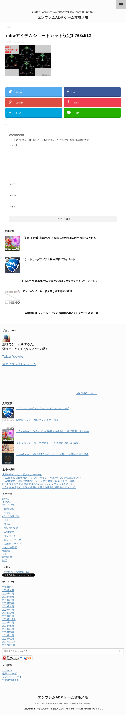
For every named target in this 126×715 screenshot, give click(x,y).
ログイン (7, 670)
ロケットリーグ (12, 540)
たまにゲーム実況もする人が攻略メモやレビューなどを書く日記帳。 (63, 703)
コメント (13, 145)
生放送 (7, 513)
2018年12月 (9, 619)
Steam (5, 499)
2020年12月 (9, 587)
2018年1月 (8, 638)
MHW (7, 524)
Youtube (17, 356)
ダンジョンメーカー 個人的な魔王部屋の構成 (47, 291)
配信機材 (7, 557)
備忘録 (6, 550)
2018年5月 (8, 626)
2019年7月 (8, 600)
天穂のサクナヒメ (14, 544)
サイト (12, 206)
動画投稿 (9, 509)
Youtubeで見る (86, 393)
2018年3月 (8, 632)
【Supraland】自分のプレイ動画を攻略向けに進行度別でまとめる (59, 237)
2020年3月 (8, 593)
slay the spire (11, 528)
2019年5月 (8, 603)
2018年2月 (8, 635)
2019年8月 (8, 597)
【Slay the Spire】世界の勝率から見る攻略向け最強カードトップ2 (39, 487)
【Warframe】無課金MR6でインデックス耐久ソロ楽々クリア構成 (52, 454)
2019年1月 (8, 616)
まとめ (6, 502)
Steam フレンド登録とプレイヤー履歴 (37, 420)
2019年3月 (8, 609)
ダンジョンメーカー (15, 536)
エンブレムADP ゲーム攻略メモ (63, 17)
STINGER (98, 709)
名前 (12, 184)
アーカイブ (8, 505)
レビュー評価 (9, 547)
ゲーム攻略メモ (11, 516)
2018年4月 (8, 629)
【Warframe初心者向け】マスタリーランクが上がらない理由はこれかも (42, 477)
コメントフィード (12, 676)
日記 (4, 554)
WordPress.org (10, 680)
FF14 (7, 520)
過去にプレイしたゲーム (19, 364)
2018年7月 (8, 622)
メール (13, 195)
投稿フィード (9, 673)
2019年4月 (8, 606)
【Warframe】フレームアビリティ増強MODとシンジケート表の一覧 (60, 313)
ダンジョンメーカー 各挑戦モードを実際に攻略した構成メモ (49, 443)
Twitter (6, 356)
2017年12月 (9, 642)
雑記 (4, 560)
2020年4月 (8, 590)
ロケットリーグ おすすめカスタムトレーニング (42, 408)
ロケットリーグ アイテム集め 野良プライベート (48, 259)
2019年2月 (8, 613)
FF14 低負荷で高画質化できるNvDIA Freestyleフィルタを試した (37, 484)
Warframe (9, 532)
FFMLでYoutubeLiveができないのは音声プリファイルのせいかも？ (60, 281)
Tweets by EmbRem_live (16, 572)
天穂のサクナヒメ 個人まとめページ (22, 474)
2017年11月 (8, 645)
